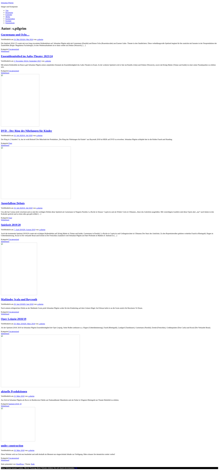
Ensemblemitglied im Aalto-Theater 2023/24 (27, 56)
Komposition (10, 19)
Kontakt (8, 21)
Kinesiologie (10, 23)
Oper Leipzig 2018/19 (13, 318)
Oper (10, 143)
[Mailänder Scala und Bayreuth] (19, 294)
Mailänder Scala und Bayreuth (19, 299)
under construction (12, 445)
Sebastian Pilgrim (7, 3)
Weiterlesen (5, 51)
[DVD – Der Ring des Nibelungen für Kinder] (20, 126)
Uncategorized (13, 49)
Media (7, 17)
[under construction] (18, 441)
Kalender (8, 15)
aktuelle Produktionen (14, 391)
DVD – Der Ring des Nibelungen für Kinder (26, 130)
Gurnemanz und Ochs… (15, 34)
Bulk (33, 464)
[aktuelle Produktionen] (40, 387)
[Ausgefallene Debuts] (36, 198)
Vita (6, 11)
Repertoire (9, 13)
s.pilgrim (40, 39)
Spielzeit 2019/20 (11, 224)
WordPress (20, 464)
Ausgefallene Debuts (13, 203)
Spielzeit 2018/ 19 (14, 404)
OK (76, 468)
